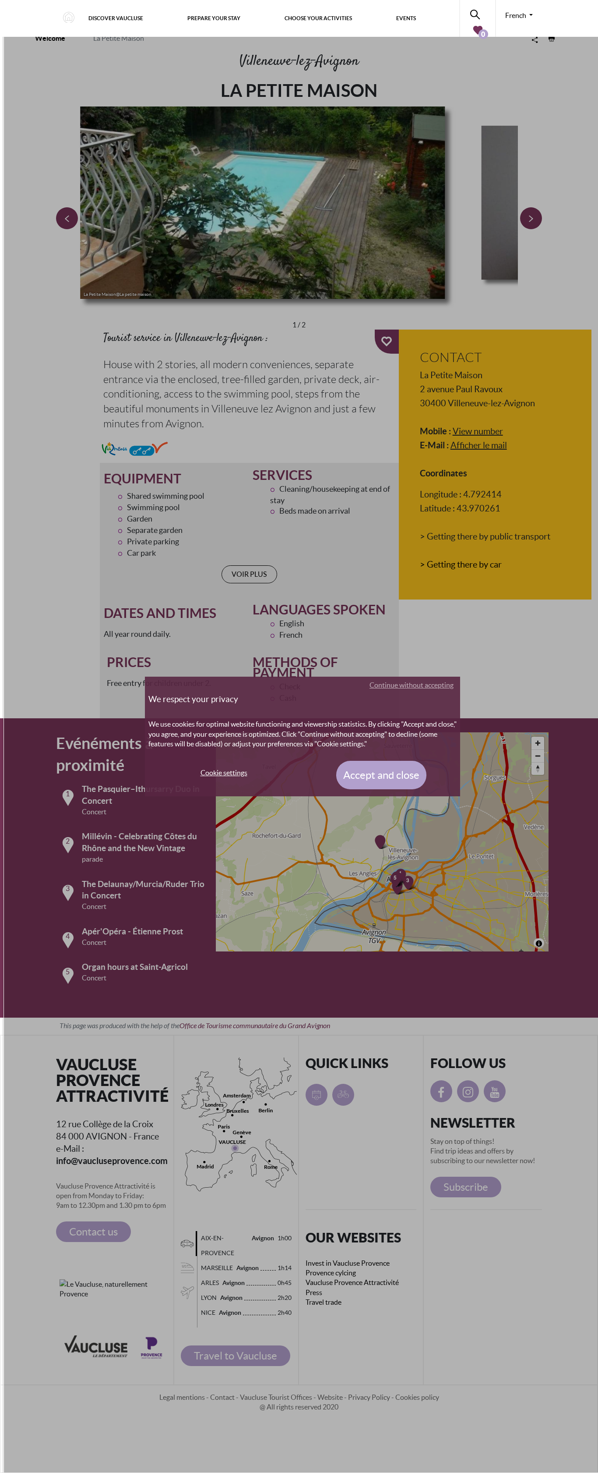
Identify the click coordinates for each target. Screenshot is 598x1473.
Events (406, 18)
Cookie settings (224, 773)
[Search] (478, 13)
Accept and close (381, 775)
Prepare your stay (213, 18)
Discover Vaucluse (115, 18)
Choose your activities (318, 18)
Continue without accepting (411, 685)
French (516, 15)
